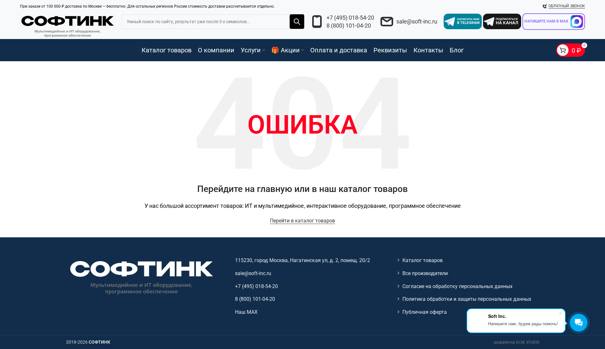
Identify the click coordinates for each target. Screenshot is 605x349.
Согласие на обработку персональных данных (457, 286)
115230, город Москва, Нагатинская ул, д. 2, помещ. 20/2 (302, 260)
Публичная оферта (424, 312)
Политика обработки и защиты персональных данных (466, 299)
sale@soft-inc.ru (416, 21)
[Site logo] (67, 25)
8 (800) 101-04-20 (348, 25)
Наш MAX (246, 312)
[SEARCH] (297, 21)
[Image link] (140, 277)
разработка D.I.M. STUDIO (516, 342)
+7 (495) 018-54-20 (350, 17)
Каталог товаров (422, 260)
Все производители (425, 273)
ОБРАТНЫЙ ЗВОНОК (566, 6)
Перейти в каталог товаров (302, 221)
